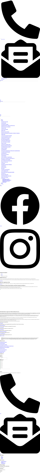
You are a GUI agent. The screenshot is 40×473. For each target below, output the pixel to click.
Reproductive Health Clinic (4, 174)
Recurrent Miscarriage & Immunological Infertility (7, 172)
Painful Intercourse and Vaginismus (4, 347)
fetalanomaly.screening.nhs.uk (3, 331)
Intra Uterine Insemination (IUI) (5, 139)
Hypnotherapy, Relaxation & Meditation (6, 164)
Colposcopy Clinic (4, 182)
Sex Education (3, 163)
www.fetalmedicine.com (2, 333)
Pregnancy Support (3, 143)
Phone (0, 356)
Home (1, 119)
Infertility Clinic (3, 130)
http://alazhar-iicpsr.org (2, 325)
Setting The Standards (4, 148)
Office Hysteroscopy (4, 181)
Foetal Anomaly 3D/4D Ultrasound (5, 140)
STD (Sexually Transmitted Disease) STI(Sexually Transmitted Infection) (10, 150)
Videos (2, 183)
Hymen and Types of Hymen (5, 154)
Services (2, 120)
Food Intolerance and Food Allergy (5, 159)
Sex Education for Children (4, 124)
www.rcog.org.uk (2, 327)
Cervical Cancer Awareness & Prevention (6, 135)
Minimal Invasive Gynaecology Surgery (6, 180)
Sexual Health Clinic (3, 149)
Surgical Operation (3, 178)
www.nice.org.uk (2, 329)
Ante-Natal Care (3, 173)
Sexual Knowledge (2, 343)
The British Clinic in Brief (4, 121)
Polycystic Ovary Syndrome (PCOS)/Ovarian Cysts (7, 158)
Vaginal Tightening (3, 155)
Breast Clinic (3, 168)
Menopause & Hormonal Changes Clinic (6, 145)
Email (0, 355)
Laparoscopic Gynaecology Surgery (5, 144)
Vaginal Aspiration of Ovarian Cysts (6, 179)
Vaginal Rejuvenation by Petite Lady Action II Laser (8, 125)
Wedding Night (3, 134)
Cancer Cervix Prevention (4, 129)
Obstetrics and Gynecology (4, 177)
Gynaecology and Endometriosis (5, 169)
